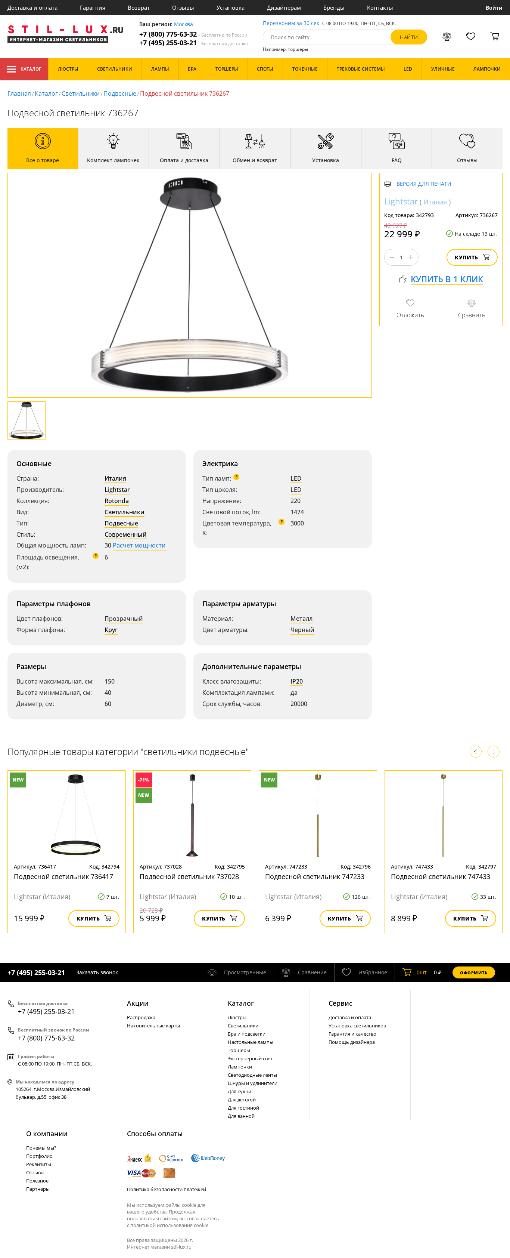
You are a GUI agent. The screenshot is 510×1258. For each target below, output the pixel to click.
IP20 (296, 681)
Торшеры (239, 1050)
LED (296, 478)
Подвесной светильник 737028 (189, 876)
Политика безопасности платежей (166, 1189)
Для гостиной (243, 1107)
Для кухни (239, 1091)
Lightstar (117, 489)
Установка (231, 7)
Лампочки (240, 1066)
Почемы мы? (41, 1147)
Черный (302, 630)
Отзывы (183, 7)
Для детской (242, 1099)
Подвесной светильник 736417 (63, 876)
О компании (47, 1133)
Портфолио (39, 1156)
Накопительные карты (153, 1025)
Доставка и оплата (32, 7)
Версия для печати (424, 184)
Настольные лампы (250, 1042)
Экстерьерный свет (250, 1058)
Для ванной (241, 1116)
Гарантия (92, 7)
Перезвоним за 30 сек (291, 23)
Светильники (81, 93)
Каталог (31, 69)
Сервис (340, 1003)
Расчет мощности (139, 545)
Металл (301, 618)
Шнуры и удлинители (252, 1083)
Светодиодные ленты (252, 1075)
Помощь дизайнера (352, 1042)
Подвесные (119, 93)
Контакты (380, 7)
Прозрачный (124, 618)
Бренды (334, 7)
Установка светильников (357, 1025)
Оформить (474, 972)
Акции (138, 1003)
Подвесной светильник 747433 (440, 876)
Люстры (237, 1017)
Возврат (139, 7)
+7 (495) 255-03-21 (193, 42)
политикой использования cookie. (169, 1225)
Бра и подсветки (246, 1033)
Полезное (37, 1180)
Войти (494, 7)
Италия (115, 478)
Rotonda (117, 501)
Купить (466, 257)
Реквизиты (38, 1164)
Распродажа (141, 1017)
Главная (19, 93)
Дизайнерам (284, 7)
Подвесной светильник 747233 (314, 876)
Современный (126, 534)
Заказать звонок (97, 972)
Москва (183, 24)
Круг (111, 630)
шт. (422, 972)
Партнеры (38, 1188)
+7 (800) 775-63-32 (193, 34)
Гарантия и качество (352, 1033)
